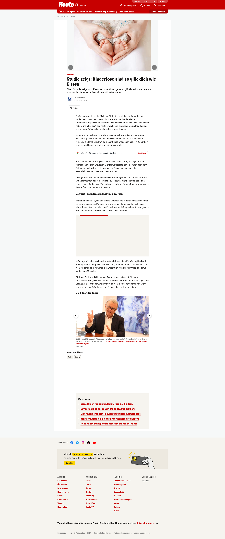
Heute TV (90, 507)
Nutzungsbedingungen (122, 533)
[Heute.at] (66, 4)
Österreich (64, 11)
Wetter (60, 503)
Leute (88, 484)
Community (112, 11)
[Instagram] (83, 442)
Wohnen (117, 496)
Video (153, 11)
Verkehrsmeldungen (122, 499)
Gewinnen (123, 11)
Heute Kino (90, 503)
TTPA (89, 533)
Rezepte (117, 488)
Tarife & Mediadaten (77, 533)
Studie (77, 357)
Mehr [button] (131, 11)
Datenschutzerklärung (103, 533)
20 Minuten (81, 97)
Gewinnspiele (120, 484)
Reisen (117, 507)
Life (90, 11)
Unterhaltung (100, 11)
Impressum (61, 533)
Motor (116, 503)
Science (72, 16)
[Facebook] (71, 442)
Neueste (161, 11)
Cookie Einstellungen (142, 533)
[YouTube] (94, 442)
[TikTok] (88, 442)
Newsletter (62, 507)
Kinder (70, 357)
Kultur (88, 488)
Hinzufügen (141, 153)
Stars (88, 481)
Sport (72, 11)
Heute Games (92, 499)
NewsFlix (145, 481)
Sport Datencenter (122, 481)
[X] (77, 442)
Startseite (60, 16)
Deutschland (62, 488)
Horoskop (90, 496)
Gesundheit (119, 492)
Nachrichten (63, 492)
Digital (89, 492)
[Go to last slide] (76, 315)
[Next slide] (149, 315)
